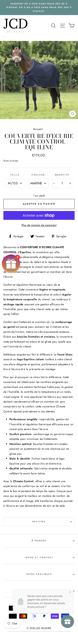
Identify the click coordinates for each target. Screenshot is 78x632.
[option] (39, 7)
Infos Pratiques (39, 574)
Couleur (38, 174)
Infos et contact (39, 557)
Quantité (62, 174)
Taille (15, 174)
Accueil (37, 129)
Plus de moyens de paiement (39, 225)
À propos (39, 540)
